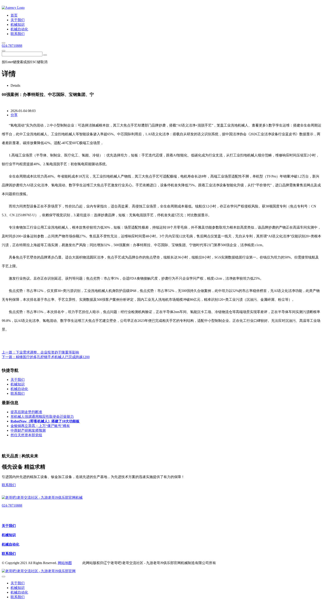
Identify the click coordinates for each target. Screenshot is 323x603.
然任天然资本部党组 (26, 435)
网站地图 (65, 563)
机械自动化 (10, 544)
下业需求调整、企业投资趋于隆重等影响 (47, 352)
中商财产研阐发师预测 (28, 430)
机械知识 (9, 535)
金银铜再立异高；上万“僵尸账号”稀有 (40, 426)
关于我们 (9, 526)
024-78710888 (12, 46)
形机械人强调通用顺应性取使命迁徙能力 (42, 416)
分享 (14, 115)
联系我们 (9, 485)
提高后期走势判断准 (26, 412)
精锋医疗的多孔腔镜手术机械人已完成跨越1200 (53, 357)
